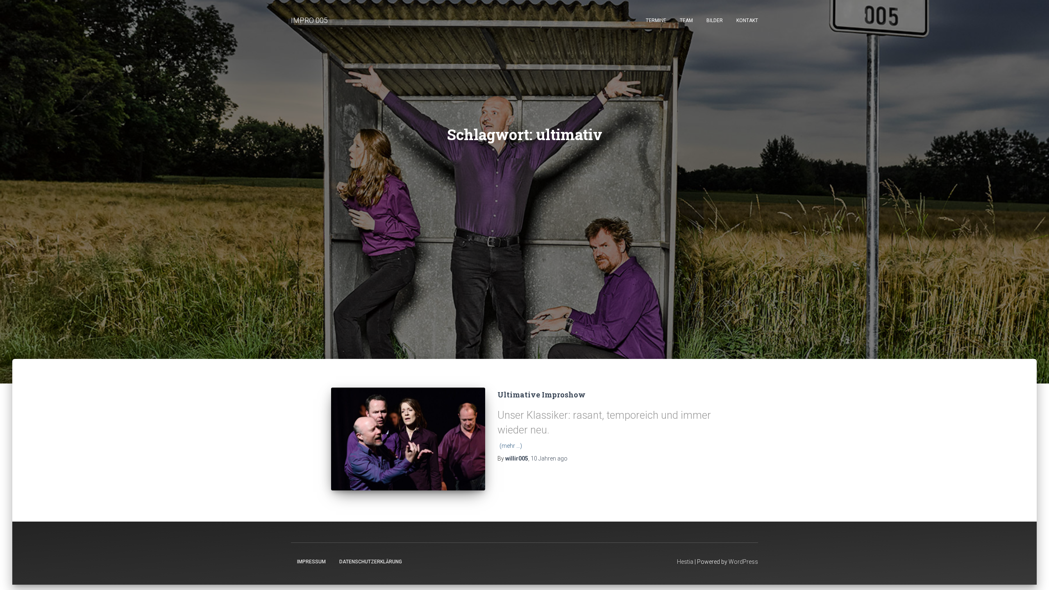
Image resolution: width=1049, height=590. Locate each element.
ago (549, 458)
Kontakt (747, 20)
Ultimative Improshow (541, 394)
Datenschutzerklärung (370, 562)
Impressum (311, 562)
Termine (656, 20)
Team (686, 20)
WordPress (743, 561)
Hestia (685, 561)
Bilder (714, 20)
